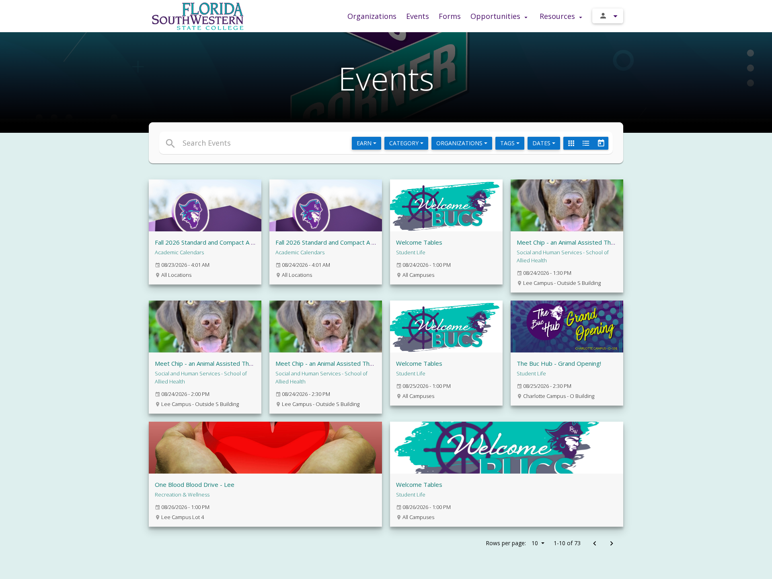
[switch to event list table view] (585, 143)
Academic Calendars (179, 252)
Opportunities (496, 16)
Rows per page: (512, 543)
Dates (542, 143)
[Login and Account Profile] (607, 15)
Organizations (371, 16)
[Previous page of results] (594, 544)
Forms (450, 16)
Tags (508, 143)
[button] (313, 143)
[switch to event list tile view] (571, 143)
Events (417, 16)
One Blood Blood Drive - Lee (194, 484)
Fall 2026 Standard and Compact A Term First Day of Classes (359, 242)
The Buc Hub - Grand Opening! (559, 363)
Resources (558, 16)
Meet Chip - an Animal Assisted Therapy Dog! (579, 242)
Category (404, 143)
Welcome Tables (419, 242)
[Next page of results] (611, 544)
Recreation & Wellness (182, 494)
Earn (365, 143)
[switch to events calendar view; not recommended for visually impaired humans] (600, 143)
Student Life (410, 252)
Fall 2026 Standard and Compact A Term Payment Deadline (236, 242)
